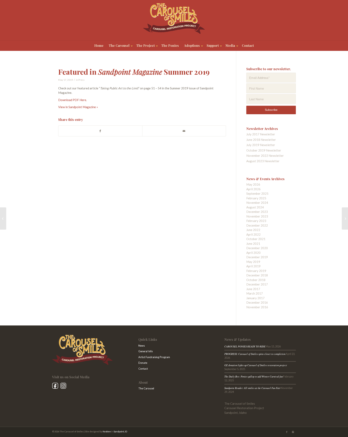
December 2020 (257, 248)
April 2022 (253, 234)
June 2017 (253, 289)
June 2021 (253, 243)
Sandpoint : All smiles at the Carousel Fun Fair (252, 388)
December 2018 (257, 275)
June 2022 (253, 230)
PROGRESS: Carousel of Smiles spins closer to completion (254, 353)
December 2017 (257, 284)
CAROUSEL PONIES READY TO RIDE (244, 346)
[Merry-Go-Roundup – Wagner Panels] (3, 218)
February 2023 (256, 221)
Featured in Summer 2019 (134, 71)
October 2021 (255, 239)
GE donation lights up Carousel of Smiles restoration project (255, 365)
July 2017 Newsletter (260, 134)
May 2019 (253, 261)
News (141, 345)
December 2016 (257, 302)
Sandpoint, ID (120, 431)
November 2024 (257, 202)
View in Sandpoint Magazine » (78, 107)
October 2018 (255, 280)
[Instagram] (293, 432)
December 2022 (257, 225)
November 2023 (257, 216)
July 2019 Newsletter (260, 145)
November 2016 (257, 307)
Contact (143, 368)
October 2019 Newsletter (263, 150)
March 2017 (254, 293)
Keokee (107, 431)
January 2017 (255, 298)
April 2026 (253, 189)
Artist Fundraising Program (154, 357)
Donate (142, 362)
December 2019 (257, 257)
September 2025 (257, 193)
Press (81, 79)
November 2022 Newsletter (265, 155)
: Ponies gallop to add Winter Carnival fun (253, 376)
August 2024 (255, 207)
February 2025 (256, 198)
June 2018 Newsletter (261, 139)
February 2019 (256, 271)
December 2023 (257, 211)
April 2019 (253, 266)
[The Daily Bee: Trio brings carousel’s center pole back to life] (345, 218)
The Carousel (146, 388)
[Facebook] (287, 432)
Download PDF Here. (72, 100)
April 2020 (253, 252)
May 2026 (253, 184)
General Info (145, 351)
